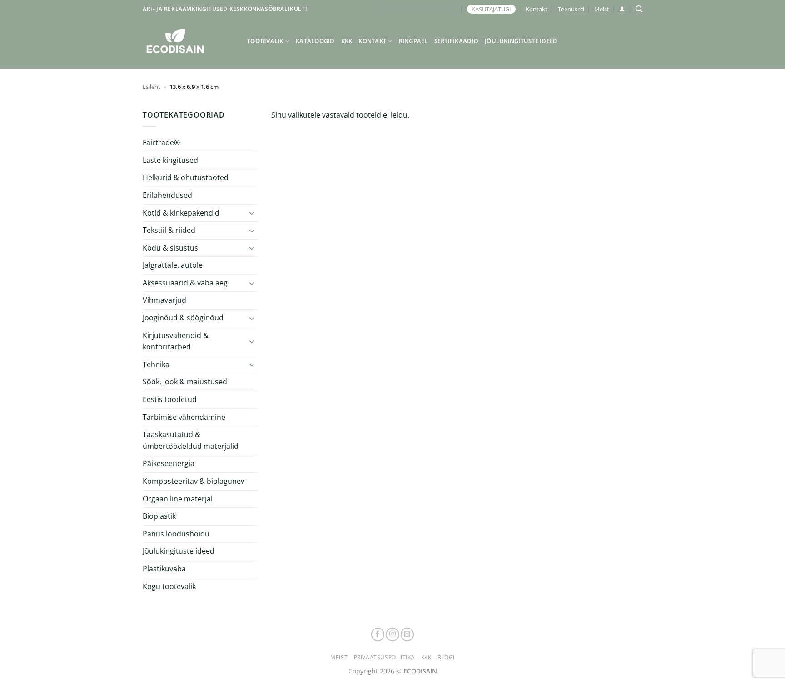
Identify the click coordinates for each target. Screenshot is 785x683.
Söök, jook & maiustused (185, 382)
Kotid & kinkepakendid (181, 213)
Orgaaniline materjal (178, 499)
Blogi (446, 657)
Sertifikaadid (456, 41)
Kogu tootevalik (169, 586)
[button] (622, 9)
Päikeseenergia (168, 463)
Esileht (151, 87)
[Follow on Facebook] (378, 634)
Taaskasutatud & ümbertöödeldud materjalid (190, 440)
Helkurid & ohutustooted (186, 177)
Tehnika (156, 364)
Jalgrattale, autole (173, 265)
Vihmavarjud (164, 300)
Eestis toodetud (170, 399)
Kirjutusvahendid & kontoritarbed (176, 341)
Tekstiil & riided (169, 230)
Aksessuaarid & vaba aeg (185, 283)
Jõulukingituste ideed (521, 41)
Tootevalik (265, 41)
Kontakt (536, 9)
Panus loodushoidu (176, 534)
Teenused (571, 9)
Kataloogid (315, 41)
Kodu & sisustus (170, 248)
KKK (347, 41)
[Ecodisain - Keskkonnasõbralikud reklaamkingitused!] (188, 41)
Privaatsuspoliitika (384, 657)
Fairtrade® (161, 142)
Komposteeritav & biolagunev (193, 481)
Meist (601, 9)
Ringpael (413, 41)
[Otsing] (639, 9)
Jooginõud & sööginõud (183, 318)
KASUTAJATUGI (491, 9)
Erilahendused (167, 195)
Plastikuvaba (164, 569)
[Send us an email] (407, 634)
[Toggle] (252, 212)
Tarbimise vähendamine (184, 417)
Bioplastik (159, 516)
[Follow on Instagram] (392, 634)
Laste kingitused (170, 160)
